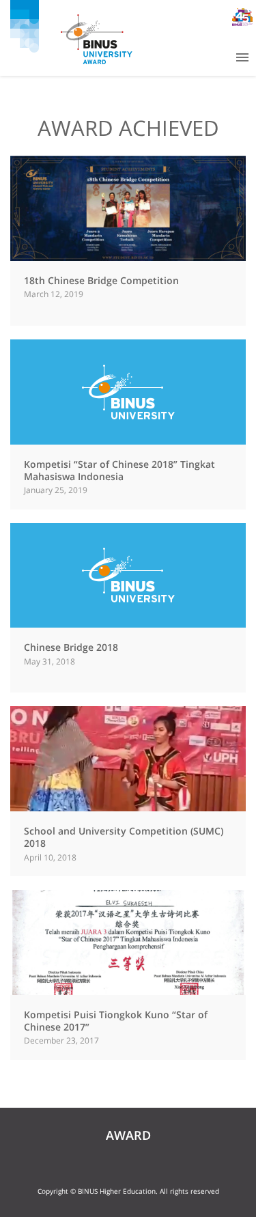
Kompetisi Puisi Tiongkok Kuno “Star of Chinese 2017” (116, 1020)
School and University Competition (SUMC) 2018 (123, 837)
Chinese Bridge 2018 (71, 647)
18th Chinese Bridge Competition (101, 280)
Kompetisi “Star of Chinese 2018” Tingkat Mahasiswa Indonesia (119, 470)
